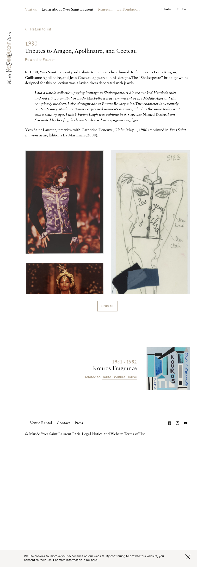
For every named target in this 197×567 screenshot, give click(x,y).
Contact (63, 423)
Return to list (40, 29)
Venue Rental (41, 423)
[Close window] (187, 557)
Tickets (165, 9)
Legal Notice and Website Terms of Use (113, 434)
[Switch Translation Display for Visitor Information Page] (189, 9)
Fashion (49, 60)
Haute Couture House (119, 377)
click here (90, 560)
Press (79, 423)
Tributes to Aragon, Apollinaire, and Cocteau (81, 47)
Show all (107, 306)
